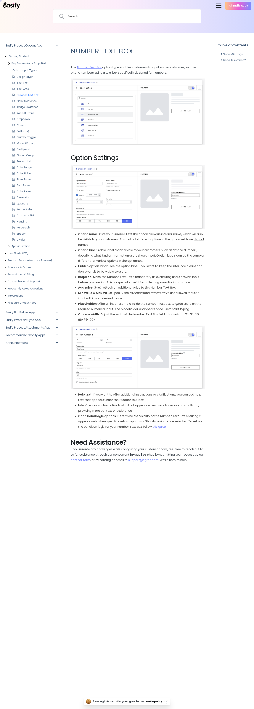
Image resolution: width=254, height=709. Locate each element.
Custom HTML (25, 215)
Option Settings (233, 54)
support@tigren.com (143, 460)
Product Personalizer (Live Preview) (30, 260)
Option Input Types (24, 70)
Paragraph (23, 227)
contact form (80, 460)
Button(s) (23, 131)
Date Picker (24, 173)
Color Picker (24, 191)
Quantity (22, 203)
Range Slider (24, 209)
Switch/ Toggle (26, 137)
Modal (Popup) (26, 143)
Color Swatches (27, 101)
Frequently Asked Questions (25, 288)
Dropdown (23, 119)
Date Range (24, 167)
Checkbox (23, 125)
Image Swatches (27, 107)
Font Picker (23, 185)
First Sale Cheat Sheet (22, 303)
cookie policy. (154, 701)
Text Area (23, 89)
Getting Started (19, 56)
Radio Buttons (25, 113)
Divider (21, 239)
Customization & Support (24, 281)
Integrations (15, 295)
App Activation (21, 246)
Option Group (25, 155)
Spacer (21, 233)
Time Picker (24, 179)
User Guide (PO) (18, 253)
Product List (24, 161)
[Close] (166, 701)
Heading (22, 221)
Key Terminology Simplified (29, 63)
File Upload (23, 149)
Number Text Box (27, 95)
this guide (159, 427)
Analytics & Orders (19, 267)
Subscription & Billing (21, 274)
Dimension (23, 197)
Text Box (22, 83)
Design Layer (25, 77)
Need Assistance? (234, 60)
